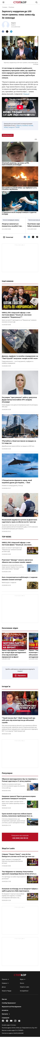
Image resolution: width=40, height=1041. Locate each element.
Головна (4, 7)
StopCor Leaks (8, 848)
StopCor (13, 23)
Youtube (30, 125)
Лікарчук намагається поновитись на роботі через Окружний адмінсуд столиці (13, 226)
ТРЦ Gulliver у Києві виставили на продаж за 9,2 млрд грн (19, 442)
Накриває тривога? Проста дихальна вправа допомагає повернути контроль (19, 797)
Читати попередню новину (11, 220)
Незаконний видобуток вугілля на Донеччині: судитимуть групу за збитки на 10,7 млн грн (19, 521)
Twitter (6, 127)
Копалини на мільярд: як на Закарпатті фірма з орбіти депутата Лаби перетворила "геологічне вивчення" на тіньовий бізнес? (20, 891)
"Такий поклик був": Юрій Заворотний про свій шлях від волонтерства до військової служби (18, 720)
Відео (22, 979)
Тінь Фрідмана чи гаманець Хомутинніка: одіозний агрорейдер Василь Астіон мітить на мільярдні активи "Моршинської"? (19, 873)
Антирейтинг (24, 991)
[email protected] (18, 1033)
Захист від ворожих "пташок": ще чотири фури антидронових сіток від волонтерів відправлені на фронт (14, 653)
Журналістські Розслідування (11, 1007)
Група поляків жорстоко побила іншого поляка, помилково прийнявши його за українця (17, 816)
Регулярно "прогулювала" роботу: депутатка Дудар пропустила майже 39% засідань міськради (19, 399)
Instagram (11, 127)
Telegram (18, 125)
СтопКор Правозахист (9, 1003)
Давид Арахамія (8, 135)
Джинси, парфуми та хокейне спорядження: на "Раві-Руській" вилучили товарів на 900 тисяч (20, 357)
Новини (4, 983)
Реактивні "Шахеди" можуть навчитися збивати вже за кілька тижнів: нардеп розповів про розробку (17, 562)
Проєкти (4, 979)
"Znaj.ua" (26, 94)
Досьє (4, 987)
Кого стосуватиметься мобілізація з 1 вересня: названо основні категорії (20, 578)
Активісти (5, 1010)
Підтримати (22, 676)
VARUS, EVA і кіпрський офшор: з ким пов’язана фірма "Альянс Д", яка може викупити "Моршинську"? (16, 315)
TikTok (17, 127)
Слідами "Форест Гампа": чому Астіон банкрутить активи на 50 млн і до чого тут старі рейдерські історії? (18, 856)
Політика (11, 7)
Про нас (4, 999)
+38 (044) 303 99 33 (20, 838)
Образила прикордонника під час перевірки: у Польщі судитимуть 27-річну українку (19, 780)
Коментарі (9, 237)
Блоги (22, 983)
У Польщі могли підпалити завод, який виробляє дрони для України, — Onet (17, 481)
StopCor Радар (6, 991)
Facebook (25, 125)
